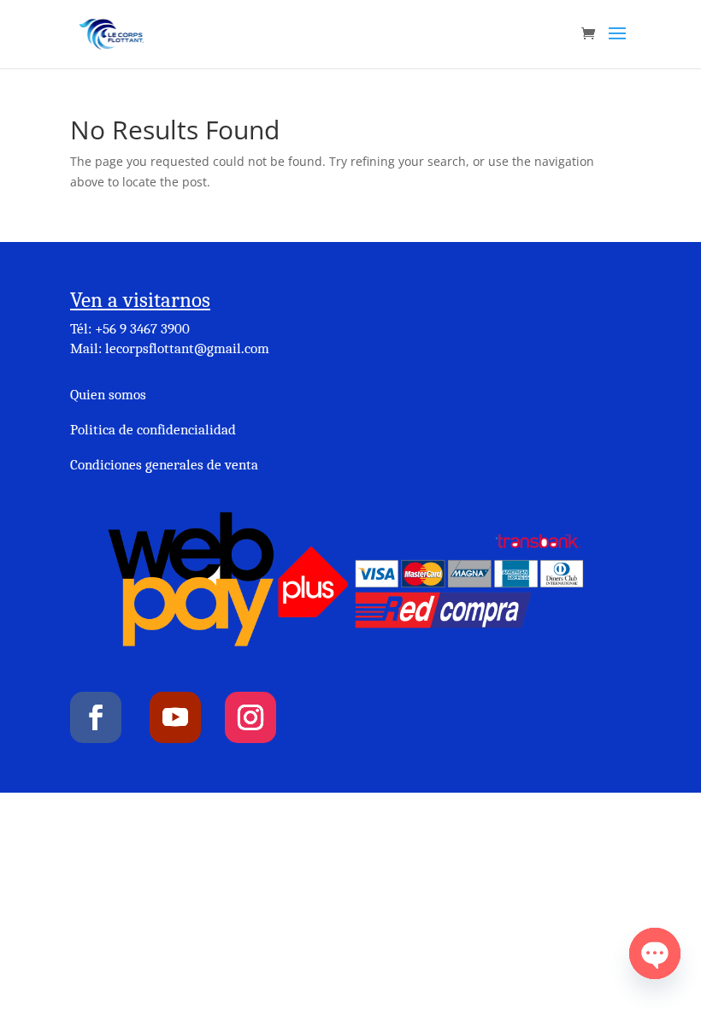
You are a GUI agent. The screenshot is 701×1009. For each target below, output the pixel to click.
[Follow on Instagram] (250, 717)
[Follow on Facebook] (95, 717)
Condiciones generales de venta (164, 465)
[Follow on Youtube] (175, 717)
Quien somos (108, 394)
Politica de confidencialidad (153, 430)
